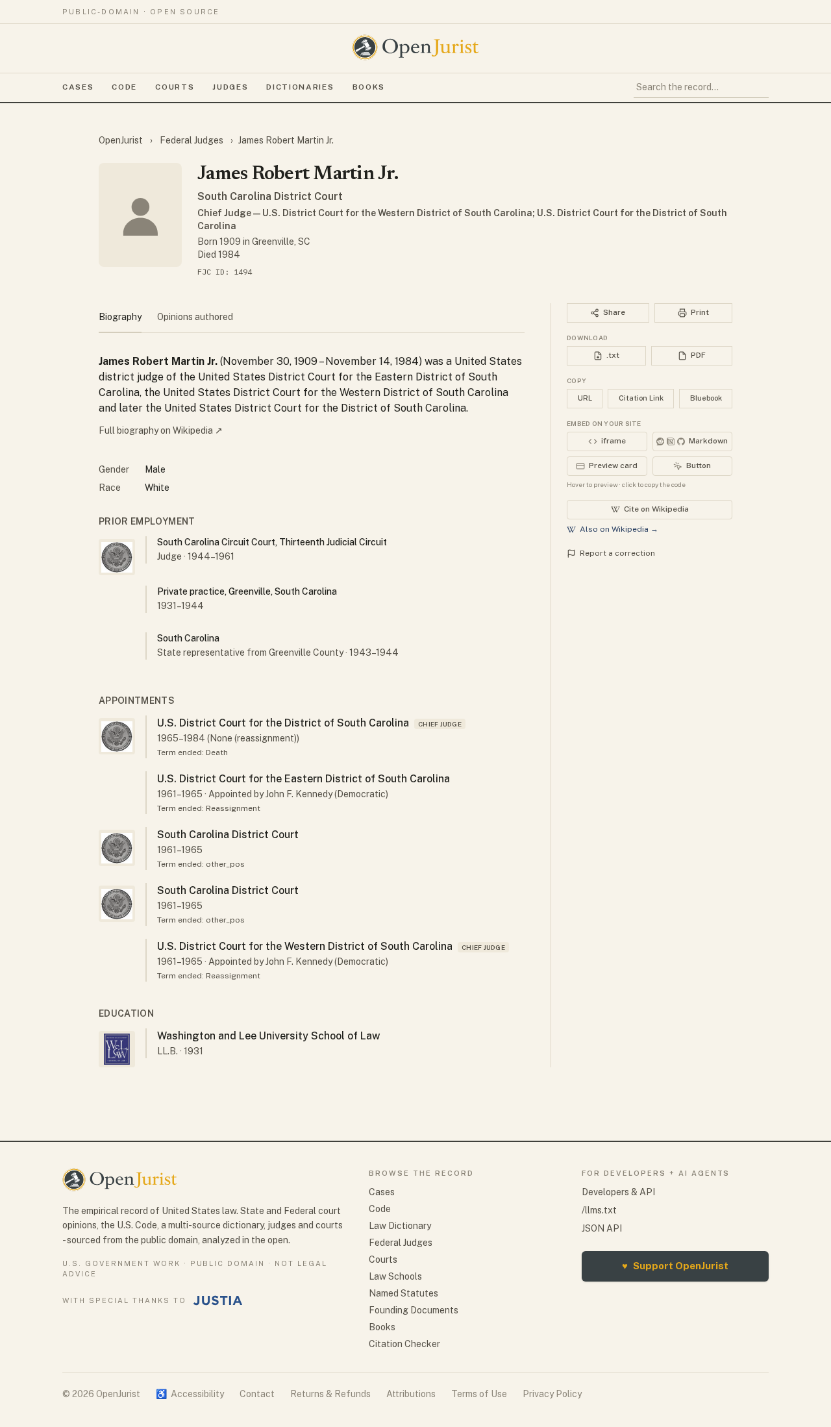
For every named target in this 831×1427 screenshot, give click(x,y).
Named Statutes (403, 1293)
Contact (257, 1394)
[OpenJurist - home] (415, 47)
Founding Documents (413, 1310)
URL (585, 398)
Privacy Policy (552, 1394)
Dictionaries (300, 87)
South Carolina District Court (270, 196)
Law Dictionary (400, 1226)
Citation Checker (404, 1344)
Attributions (411, 1394)
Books (369, 87)
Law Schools (395, 1276)
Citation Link (641, 398)
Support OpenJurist (675, 1265)
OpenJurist (122, 140)
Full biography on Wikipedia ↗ (161, 430)
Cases (77, 87)
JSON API (602, 1228)
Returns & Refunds (330, 1394)
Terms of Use (479, 1394)
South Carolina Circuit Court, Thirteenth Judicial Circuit (272, 542)
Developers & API (618, 1192)
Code (124, 87)
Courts (174, 87)
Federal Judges (191, 140)
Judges (230, 87)
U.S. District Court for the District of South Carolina (283, 723)
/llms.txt (599, 1210)
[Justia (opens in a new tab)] (218, 1300)
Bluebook (706, 398)
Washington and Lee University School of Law (268, 1036)
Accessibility (190, 1394)
